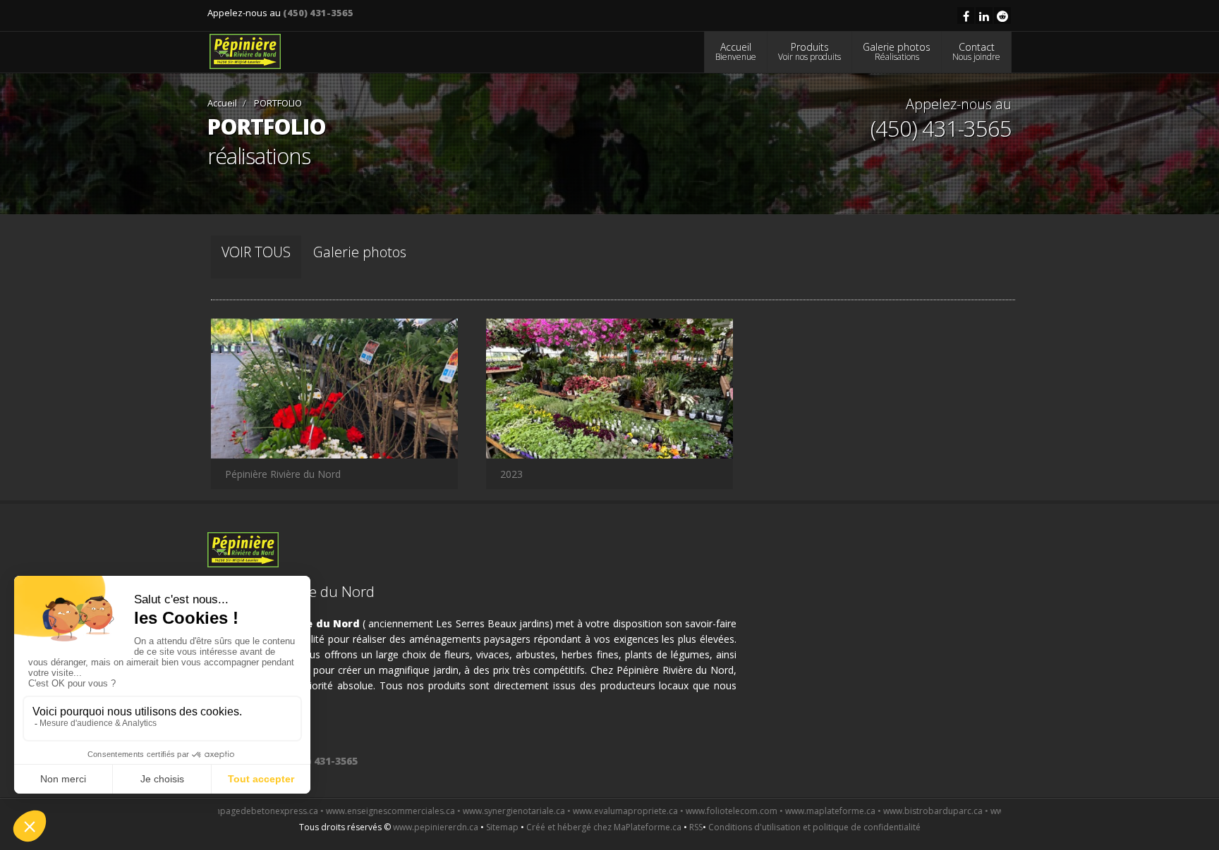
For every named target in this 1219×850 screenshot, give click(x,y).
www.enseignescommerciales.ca (348, 811)
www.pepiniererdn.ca (435, 827)
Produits (809, 51)
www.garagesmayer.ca (993, 811)
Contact (976, 51)
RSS (696, 827)
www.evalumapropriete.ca (583, 811)
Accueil (735, 51)
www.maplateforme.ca (788, 811)
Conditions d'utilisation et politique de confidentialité (814, 827)
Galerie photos (896, 51)
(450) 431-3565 (318, 12)
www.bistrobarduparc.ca (890, 811)
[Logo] (245, 51)
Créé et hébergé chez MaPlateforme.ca (603, 827)
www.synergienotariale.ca (471, 811)
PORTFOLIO (277, 103)
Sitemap (502, 827)
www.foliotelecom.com (689, 811)
